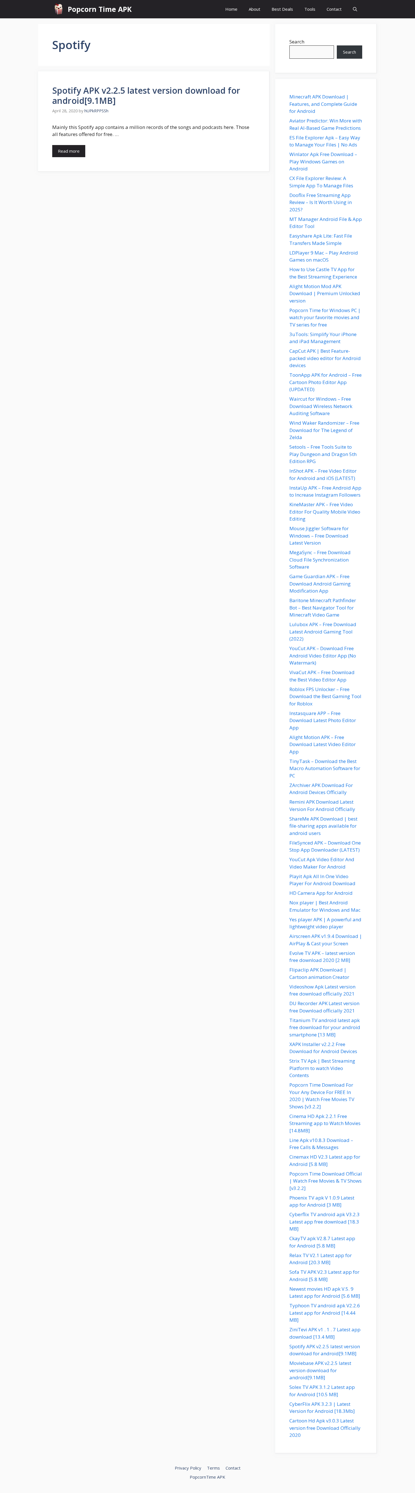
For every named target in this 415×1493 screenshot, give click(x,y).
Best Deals (282, 9)
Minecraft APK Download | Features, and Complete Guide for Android (323, 103)
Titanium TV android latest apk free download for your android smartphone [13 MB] (324, 1027)
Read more (69, 151)
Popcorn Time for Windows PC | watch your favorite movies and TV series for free (325, 317)
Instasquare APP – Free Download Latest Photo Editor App (322, 720)
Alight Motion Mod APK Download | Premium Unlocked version (324, 293)
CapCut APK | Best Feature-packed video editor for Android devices (325, 358)
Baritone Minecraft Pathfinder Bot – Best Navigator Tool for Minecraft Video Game (322, 607)
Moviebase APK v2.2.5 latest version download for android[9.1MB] (320, 1370)
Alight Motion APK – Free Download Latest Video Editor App (322, 744)
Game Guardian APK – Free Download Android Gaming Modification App (320, 583)
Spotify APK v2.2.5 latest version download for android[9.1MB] (146, 95)
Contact (334, 9)
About (254, 9)
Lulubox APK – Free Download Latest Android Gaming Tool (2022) (322, 631)
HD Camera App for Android (321, 893)
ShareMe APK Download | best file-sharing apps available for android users (323, 825)
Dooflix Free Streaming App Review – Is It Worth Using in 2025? (320, 202)
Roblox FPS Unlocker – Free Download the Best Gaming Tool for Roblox (325, 696)
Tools (309, 9)
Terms (213, 1468)
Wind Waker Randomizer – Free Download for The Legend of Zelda (324, 430)
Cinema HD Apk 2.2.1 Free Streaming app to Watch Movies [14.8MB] (325, 1123)
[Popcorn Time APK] (58, 9)
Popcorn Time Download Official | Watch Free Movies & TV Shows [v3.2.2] (325, 1180)
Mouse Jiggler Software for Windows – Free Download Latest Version (319, 535)
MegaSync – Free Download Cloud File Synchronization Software (320, 559)
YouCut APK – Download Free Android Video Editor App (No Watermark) (322, 655)
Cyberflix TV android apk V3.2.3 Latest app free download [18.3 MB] (324, 1221)
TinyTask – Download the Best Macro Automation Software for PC (324, 768)
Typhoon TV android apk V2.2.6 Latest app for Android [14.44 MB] (324, 1312)
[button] (355, 9)
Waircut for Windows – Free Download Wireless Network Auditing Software (320, 406)
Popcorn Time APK (100, 9)
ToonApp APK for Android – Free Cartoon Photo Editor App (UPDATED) (325, 382)
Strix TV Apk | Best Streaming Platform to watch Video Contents (322, 1068)
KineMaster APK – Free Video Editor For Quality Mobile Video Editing (324, 511)
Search (296, 41)
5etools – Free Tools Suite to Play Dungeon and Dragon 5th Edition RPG (323, 454)
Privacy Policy (188, 1468)
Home (231, 9)
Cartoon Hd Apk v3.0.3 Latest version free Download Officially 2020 (325, 1427)
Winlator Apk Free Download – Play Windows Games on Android (323, 161)
